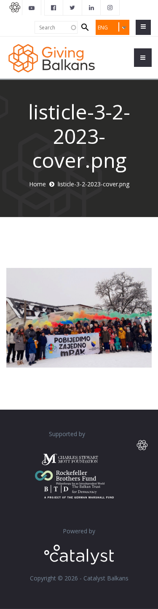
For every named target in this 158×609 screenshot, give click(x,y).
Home (37, 184)
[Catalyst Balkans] (54, 7)
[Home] (51, 57)
